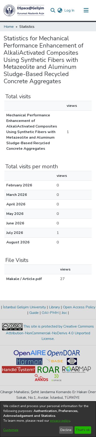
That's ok (83, 430)
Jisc (64, 312)
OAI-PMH (50, 312)
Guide (34, 312)
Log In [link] (69, 10)
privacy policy (60, 420)
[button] (23, 10)
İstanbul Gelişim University (24, 307)
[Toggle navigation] (86, 10)
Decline (66, 430)
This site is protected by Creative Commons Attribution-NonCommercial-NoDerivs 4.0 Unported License (50, 332)
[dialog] (48, 419)
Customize (10, 430)
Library (54, 307)
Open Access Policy (78, 307)
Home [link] (9, 26)
